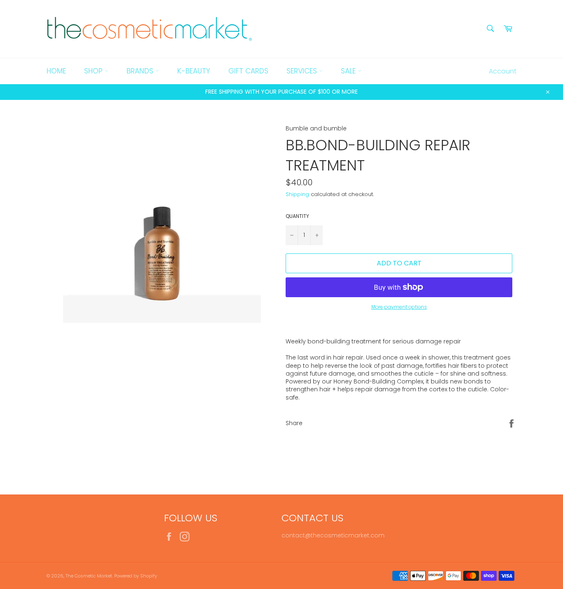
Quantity (297, 216)
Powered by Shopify (135, 575)
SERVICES (302, 71)
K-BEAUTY (193, 71)
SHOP (94, 71)
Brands (141, 71)
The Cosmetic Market (89, 575)
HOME (56, 71)
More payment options (399, 307)
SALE (349, 71)
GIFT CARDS (248, 71)
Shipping (297, 194)
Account (502, 71)
